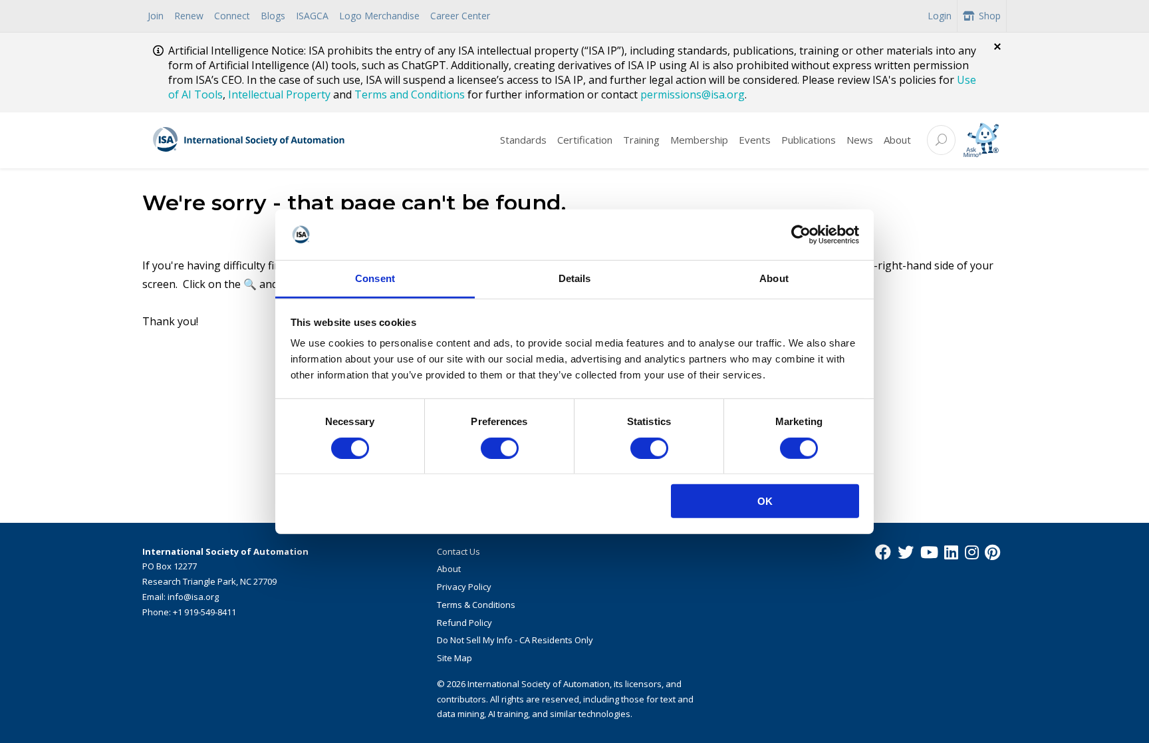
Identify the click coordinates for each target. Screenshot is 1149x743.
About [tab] (774, 278)
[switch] (500, 447)
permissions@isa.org (692, 94)
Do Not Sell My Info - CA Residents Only (515, 640)
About (897, 139)
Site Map (454, 658)
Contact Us (458, 551)
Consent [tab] (375, 278)
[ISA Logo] (249, 140)
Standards (523, 139)
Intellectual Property (279, 94)
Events (755, 139)
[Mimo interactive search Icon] (981, 140)
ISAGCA (312, 15)
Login (940, 15)
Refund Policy (464, 623)
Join (156, 15)
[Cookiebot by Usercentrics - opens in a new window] (801, 235)
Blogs (273, 15)
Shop (990, 15)
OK (765, 501)
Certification (584, 139)
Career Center (460, 15)
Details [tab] (575, 278)
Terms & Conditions (476, 605)
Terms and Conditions (409, 94)
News (859, 139)
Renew (188, 15)
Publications (808, 139)
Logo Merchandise (379, 15)
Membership (699, 139)
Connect (232, 15)
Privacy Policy (464, 587)
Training (641, 139)
